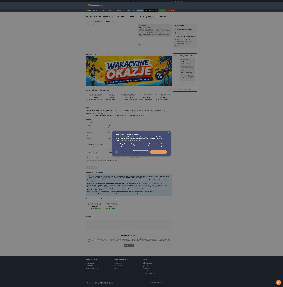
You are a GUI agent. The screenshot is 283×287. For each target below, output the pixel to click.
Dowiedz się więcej (136, 140)
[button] (121, 152)
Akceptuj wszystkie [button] (158, 152)
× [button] (168, 132)
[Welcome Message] (278, 282)
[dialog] (141, 143)
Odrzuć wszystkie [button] (140, 152)
